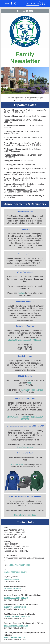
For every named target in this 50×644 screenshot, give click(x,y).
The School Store (15, 464)
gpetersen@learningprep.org (16, 626)
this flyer (21, 293)
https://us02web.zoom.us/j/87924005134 (25, 340)
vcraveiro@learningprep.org (16, 598)
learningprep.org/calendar (32, 390)
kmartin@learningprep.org (25, 447)
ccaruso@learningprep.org (15, 572)
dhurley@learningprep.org (18, 565)
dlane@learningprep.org (14, 637)
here (29, 383)
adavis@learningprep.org (12, 579)
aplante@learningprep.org (12, 588)
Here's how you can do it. (25, 515)
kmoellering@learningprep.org (17, 616)
